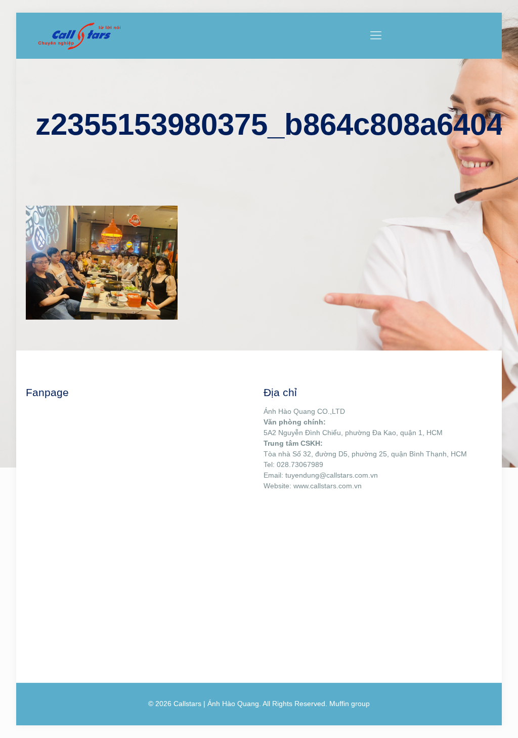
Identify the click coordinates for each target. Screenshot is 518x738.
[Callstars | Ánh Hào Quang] (79, 35)
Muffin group (349, 704)
